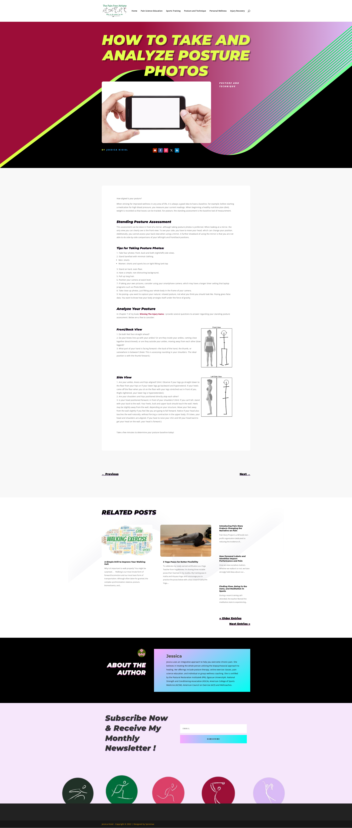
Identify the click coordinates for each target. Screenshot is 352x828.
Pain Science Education (152, 11)
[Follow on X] (171, 150)
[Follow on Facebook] (160, 150)
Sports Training (173, 11)
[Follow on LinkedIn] (177, 150)
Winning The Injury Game (152, 314)
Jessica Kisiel (117, 149)
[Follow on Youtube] (155, 150)
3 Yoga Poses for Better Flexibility (180, 562)
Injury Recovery (237, 11)
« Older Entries (230, 618)
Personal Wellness (218, 11)
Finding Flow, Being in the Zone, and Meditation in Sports (233, 588)
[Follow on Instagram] (166, 150)
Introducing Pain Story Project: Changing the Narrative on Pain (231, 528)
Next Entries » (239, 623)
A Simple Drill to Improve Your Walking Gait (124, 563)
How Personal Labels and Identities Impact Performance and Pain (232, 558)
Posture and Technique (195, 11)
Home (134, 11)
